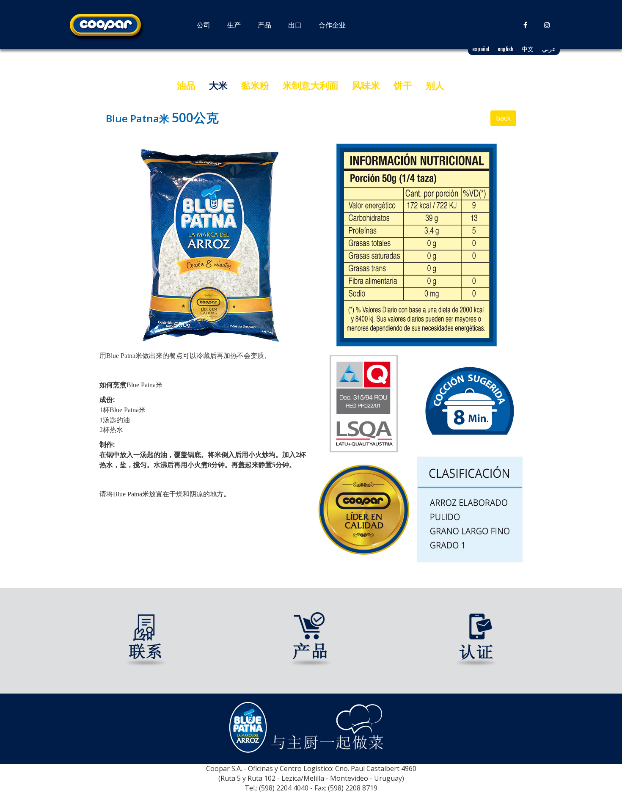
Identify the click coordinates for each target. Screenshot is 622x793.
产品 (264, 24)
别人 (435, 85)
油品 (186, 85)
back (503, 118)
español (480, 48)
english (505, 48)
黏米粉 (255, 85)
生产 (234, 24)
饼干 (403, 85)
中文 (528, 48)
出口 (295, 24)
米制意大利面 (311, 85)
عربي (549, 48)
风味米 (366, 85)
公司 (203, 24)
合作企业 (332, 24)
